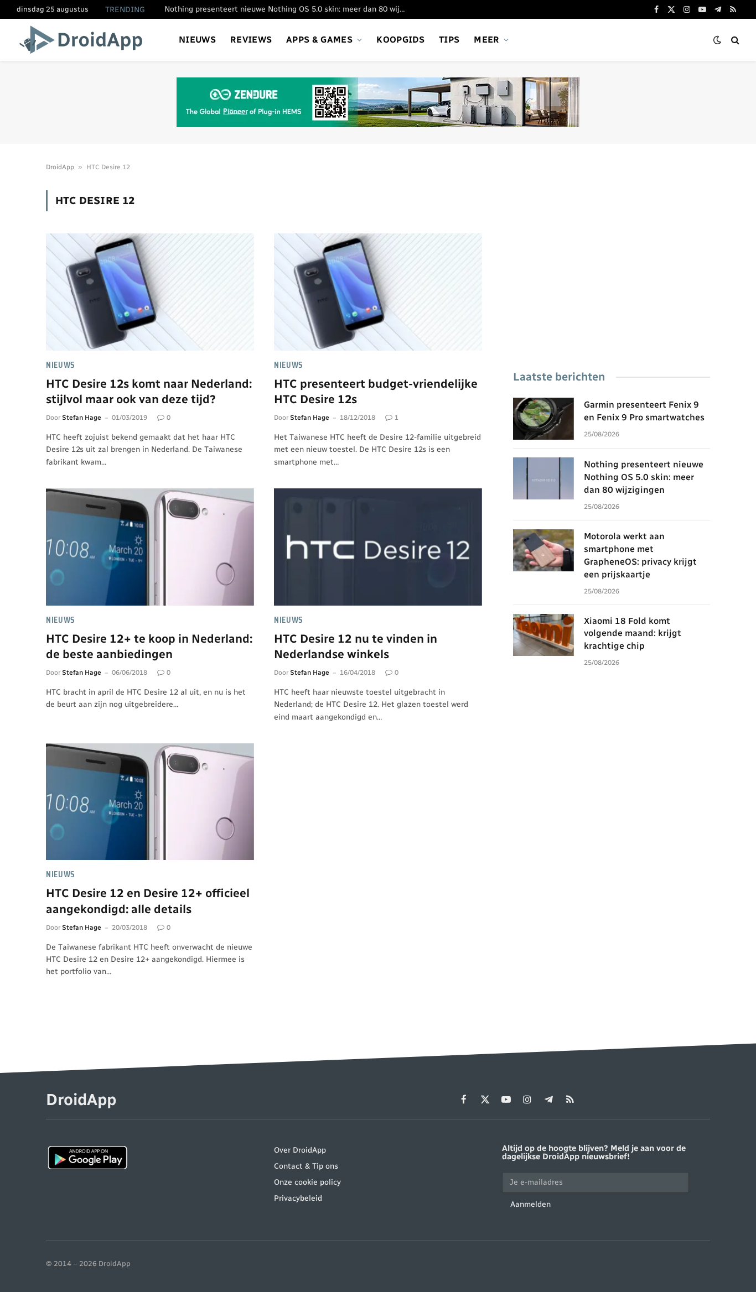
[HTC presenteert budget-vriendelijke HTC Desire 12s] (378, 292)
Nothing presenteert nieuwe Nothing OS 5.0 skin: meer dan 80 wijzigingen (288, 9)
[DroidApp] (84, 40)
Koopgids (400, 39)
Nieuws (197, 39)
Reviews (251, 39)
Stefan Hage (81, 417)
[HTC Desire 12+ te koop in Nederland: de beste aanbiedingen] (150, 547)
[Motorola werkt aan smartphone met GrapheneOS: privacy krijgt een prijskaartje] (543, 550)
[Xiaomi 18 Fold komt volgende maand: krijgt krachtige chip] (543, 635)
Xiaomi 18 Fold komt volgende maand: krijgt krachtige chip (632, 634)
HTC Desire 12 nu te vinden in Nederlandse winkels (355, 646)
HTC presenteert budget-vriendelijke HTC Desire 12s (376, 392)
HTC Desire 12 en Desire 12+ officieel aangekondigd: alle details (148, 901)
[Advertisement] (611, 267)
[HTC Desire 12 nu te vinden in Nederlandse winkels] (378, 547)
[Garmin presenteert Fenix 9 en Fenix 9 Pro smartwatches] (543, 419)
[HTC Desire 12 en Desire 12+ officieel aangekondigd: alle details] (150, 802)
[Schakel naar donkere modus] (717, 40)
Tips (449, 39)
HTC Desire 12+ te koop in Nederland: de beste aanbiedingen (149, 646)
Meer (486, 39)
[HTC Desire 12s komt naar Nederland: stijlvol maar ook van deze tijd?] (150, 292)
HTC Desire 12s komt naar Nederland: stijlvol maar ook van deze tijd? (149, 392)
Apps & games (319, 39)
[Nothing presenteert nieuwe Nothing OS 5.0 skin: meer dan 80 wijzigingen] (543, 478)
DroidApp (60, 167)
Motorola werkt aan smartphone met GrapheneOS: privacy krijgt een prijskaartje (640, 555)
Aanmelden (530, 1204)
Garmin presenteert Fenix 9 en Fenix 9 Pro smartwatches (644, 411)
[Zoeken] (734, 40)
